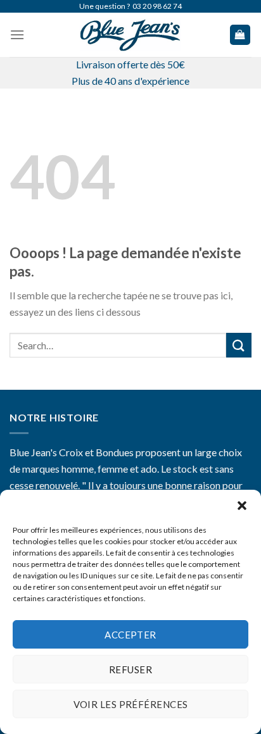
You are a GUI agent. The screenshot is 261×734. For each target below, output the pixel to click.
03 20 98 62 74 (157, 6)
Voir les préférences (130, 704)
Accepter (130, 634)
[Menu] (17, 34)
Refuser (130, 669)
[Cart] (240, 35)
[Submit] (238, 345)
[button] (242, 505)
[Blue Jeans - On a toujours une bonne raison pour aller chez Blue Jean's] (130, 35)
